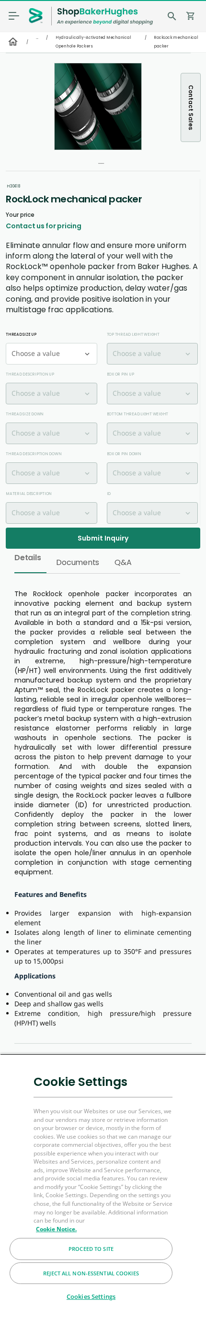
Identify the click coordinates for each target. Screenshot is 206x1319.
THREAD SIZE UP (21, 334)
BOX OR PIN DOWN (124, 454)
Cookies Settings (91, 1296)
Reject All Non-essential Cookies (91, 1273)
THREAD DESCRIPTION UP (30, 374)
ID (109, 493)
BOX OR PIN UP (120, 374)
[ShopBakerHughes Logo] (105, 16)
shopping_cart (190, 16)
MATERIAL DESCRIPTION (29, 493)
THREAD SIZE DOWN (25, 414)
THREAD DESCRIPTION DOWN (33, 454)
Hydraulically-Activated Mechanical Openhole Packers (93, 42)
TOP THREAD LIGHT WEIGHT (133, 334)
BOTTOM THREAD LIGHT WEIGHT (138, 414)
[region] (103, 1186)
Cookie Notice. (56, 1229)
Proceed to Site (91, 1248)
